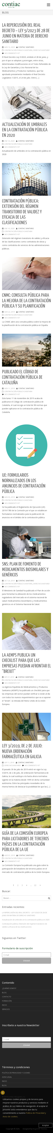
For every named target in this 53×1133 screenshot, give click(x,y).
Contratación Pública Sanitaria (18, 50)
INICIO (4, 1005)
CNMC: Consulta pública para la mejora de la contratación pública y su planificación (26, 301)
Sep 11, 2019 (9, 762)
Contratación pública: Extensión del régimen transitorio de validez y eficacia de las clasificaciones (22, 212)
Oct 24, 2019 (9, 581)
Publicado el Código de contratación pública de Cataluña (22, 377)
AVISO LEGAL (7, 1077)
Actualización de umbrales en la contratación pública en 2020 (24, 130)
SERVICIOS (6, 1009)
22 (35, 885)
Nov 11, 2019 (9, 388)
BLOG (4, 992)
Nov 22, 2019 (9, 312)
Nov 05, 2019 (9, 497)
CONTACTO (6, 997)
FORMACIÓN (7, 1001)
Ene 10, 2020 (9, 141)
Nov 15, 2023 (9, 47)
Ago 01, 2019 (9, 855)
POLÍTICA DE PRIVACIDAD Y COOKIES (16, 1073)
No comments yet (12, 53)
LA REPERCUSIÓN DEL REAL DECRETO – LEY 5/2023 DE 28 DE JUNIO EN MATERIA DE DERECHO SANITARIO (24, 914)
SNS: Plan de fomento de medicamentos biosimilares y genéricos (25, 569)
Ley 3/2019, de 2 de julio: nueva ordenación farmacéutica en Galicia (22, 751)
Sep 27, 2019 (9, 677)
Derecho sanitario (41, 50)
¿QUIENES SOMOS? (9, 988)
